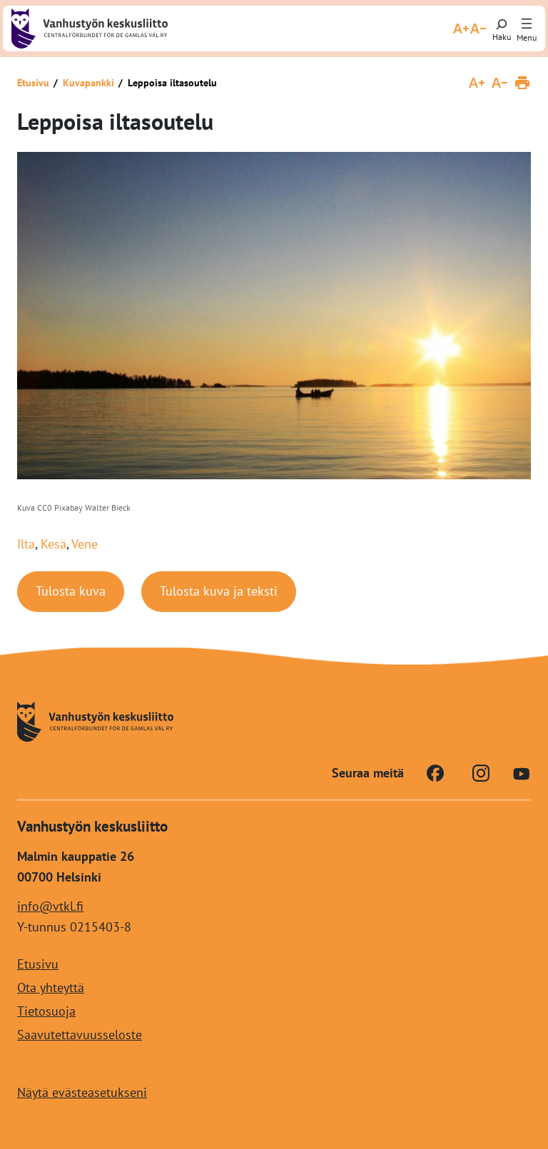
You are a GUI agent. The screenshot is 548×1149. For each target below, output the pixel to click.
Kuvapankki (88, 82)
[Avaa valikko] (526, 24)
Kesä (53, 544)
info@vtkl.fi (50, 906)
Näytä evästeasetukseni (82, 1092)
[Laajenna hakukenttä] (501, 28)
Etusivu (33, 82)
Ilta (26, 544)
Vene (84, 544)
